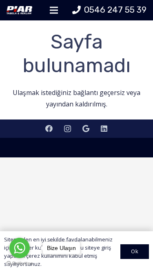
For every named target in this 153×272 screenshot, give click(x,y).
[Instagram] (67, 128)
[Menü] (53, 10)
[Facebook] (49, 128)
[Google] (86, 128)
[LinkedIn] (104, 128)
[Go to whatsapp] (19, 248)
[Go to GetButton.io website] (20, 263)
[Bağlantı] (19, 10)
